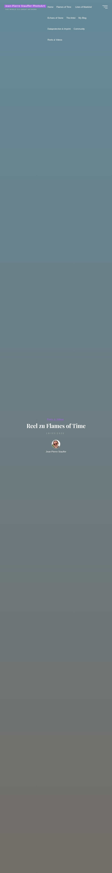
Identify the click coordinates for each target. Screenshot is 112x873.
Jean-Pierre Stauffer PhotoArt (25, 6)
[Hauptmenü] (105, 7)
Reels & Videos (55, 419)
